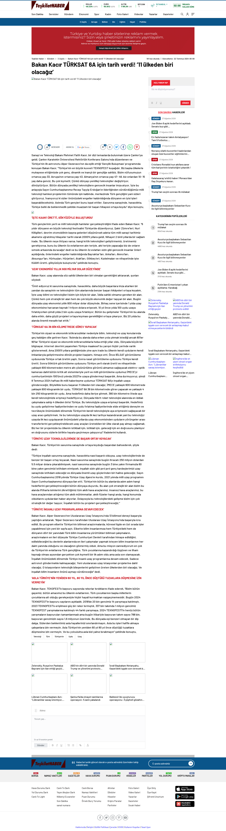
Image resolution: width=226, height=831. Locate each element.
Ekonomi (84, 14)
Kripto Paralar (186, 774)
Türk (48, 636)
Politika (143, 22)
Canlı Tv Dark (63, 788)
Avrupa (94, 22)
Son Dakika (37, 14)
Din (113, 22)
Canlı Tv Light (38, 796)
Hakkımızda (80, 827)
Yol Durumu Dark (40, 792)
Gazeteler (168, 14)
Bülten (105, 22)
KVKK (120, 827)
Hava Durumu (93, 774)
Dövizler (112, 792)
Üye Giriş (151, 788)
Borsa (35, 774)
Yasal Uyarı (146, 827)
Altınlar (111, 788)
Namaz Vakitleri (53, 774)
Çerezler (113, 827)
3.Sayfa (83, 22)
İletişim (90, 827)
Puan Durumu (113, 774)
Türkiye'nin (59, 636)
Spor (96, 14)
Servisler (54, 14)
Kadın (108, 14)
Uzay (80, 636)
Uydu (71, 636)
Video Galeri (134, 792)
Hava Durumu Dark (41, 788)
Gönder (40, 745)
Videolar (138, 14)
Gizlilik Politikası (102, 827)
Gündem (68, 14)
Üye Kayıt (152, 792)
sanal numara (63, 805)
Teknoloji (37, 636)
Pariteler (147, 774)
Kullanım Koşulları (132, 827)
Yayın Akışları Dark (66, 792)
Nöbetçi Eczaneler (66, 796)
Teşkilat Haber (38, 58)
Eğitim (122, 22)
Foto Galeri (123, 14)
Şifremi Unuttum (155, 796)
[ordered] (69, 745)
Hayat (132, 22)
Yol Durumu (165, 774)
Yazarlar (153, 14)
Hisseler (131, 774)
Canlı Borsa (87, 788)
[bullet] (73, 745)
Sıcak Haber (134, 805)
